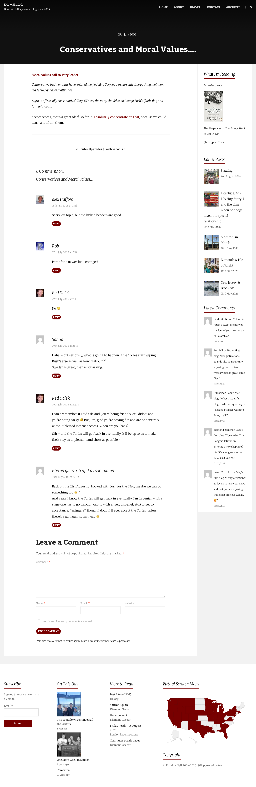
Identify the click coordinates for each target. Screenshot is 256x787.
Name (40, 603)
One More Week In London (73, 760)
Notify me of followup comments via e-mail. (67, 621)
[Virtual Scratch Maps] (207, 746)
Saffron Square (119, 705)
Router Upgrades (90, 149)
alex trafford (62, 199)
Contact (213, 7)
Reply (56, 223)
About (179, 7)
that (136, 117)
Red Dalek (61, 292)
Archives (233, 7)
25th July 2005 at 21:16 (64, 205)
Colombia (238, 319)
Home (163, 7)
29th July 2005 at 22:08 (65, 404)
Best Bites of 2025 (121, 694)
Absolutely (101, 117)
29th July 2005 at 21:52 (65, 345)
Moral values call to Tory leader (55, 75)
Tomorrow (63, 770)
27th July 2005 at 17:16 (64, 299)
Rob (55, 245)
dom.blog (13, 5)
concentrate (119, 117)
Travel (195, 7)
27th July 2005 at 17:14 (64, 252)
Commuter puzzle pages (125, 740)
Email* (8, 706)
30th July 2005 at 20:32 (65, 476)
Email (85, 603)
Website (129, 603)
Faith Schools (114, 149)
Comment (43, 561)
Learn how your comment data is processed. (106, 640)
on (130, 117)
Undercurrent (118, 715)
